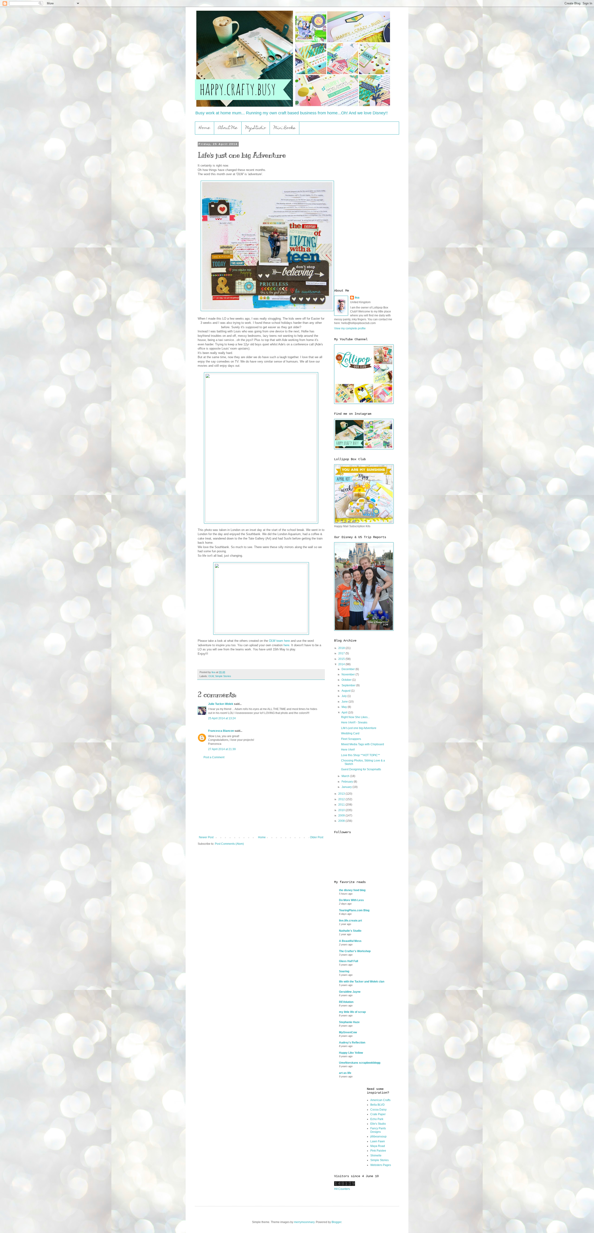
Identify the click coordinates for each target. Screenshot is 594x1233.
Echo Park (376, 1119)
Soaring (344, 971)
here (286, 645)
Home (204, 128)
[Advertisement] (261, 797)
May (345, 707)
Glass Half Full (348, 961)
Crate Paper (378, 1114)
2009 (341, 815)
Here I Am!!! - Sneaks (354, 722)
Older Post (316, 837)
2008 (341, 820)
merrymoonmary (304, 1222)
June (345, 701)
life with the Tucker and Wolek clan (361, 981)
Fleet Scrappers (351, 739)
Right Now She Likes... (355, 717)
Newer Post (206, 837)
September (349, 685)
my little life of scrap (352, 1012)
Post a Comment (213, 757)
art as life (345, 1073)
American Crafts (380, 1100)
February (348, 781)
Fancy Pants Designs (378, 1130)
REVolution (346, 1002)
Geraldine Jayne (350, 991)
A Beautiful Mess (350, 941)
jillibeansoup (378, 1136)
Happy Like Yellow (351, 1052)
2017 (341, 653)
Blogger (336, 1222)
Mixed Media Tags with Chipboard (362, 744)
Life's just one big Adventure (358, 728)
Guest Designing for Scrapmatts (361, 769)
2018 (341, 648)
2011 (341, 804)
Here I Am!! (348, 749)
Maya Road (377, 1146)
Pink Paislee (378, 1150)
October (347, 679)
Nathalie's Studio (350, 930)
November (348, 674)
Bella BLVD (377, 1104)
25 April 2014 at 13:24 (222, 718)
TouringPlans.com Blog (354, 910)
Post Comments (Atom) (229, 843)
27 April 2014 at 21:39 (222, 749)
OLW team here (279, 640)
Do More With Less (351, 900)
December (348, 669)
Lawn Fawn (377, 1141)
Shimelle (375, 1155)
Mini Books (284, 128)
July (344, 696)
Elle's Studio (378, 1123)
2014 (341, 664)
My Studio (255, 128)
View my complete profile (350, 328)
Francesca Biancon (221, 730)
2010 (341, 810)
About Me (228, 128)
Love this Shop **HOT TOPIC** (360, 755)
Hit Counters (342, 1189)
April (345, 712)
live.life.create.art (350, 920)
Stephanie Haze (349, 1022)
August (346, 690)
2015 (341, 659)
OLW (211, 676)
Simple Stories (223, 676)
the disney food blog (352, 890)
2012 (341, 799)
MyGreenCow (348, 1032)
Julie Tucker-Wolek (220, 704)
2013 (341, 793)
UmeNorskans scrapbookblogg (359, 1062)
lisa (357, 297)
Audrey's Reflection (352, 1042)
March (346, 776)
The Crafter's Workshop (355, 951)
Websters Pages (380, 1165)
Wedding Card (350, 733)
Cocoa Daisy (378, 1109)
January (347, 787)
